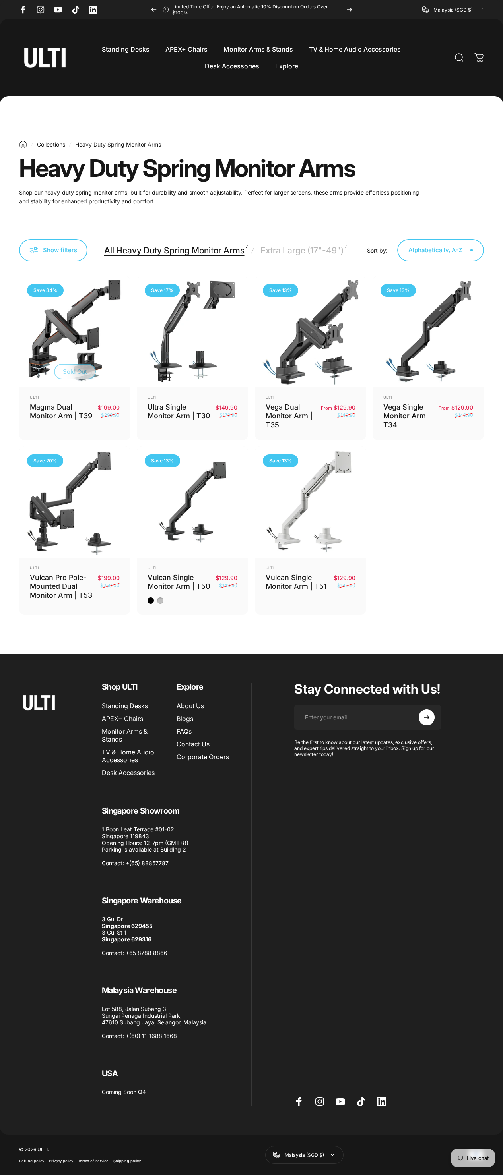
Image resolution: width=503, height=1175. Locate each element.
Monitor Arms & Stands (125, 735)
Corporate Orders (203, 757)
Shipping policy (127, 1161)
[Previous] (154, 9)
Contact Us (193, 744)
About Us (190, 706)
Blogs (185, 719)
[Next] (349, 9)
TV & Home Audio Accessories (128, 756)
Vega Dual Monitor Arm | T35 (289, 416)
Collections (51, 144)
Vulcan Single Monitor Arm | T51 (296, 582)
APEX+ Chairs (122, 719)
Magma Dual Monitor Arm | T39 (61, 411)
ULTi (34, 397)
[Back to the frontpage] (23, 144)
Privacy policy (61, 1161)
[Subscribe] (427, 717)
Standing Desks (125, 706)
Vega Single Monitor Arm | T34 (406, 416)
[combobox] (453, 9)
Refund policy (31, 1161)
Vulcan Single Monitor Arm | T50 (179, 582)
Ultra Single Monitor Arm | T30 (179, 411)
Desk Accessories (128, 773)
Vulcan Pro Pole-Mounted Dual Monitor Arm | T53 (61, 586)
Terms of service (93, 1161)
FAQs (184, 731)
